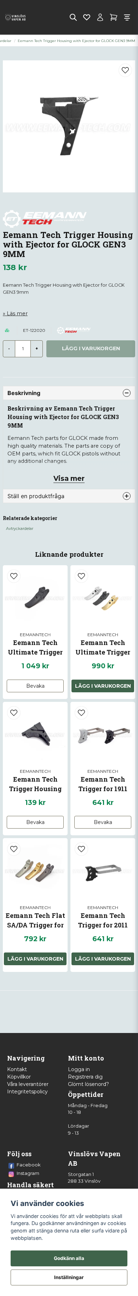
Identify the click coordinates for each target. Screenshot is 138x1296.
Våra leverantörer (27, 1084)
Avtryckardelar (19, 528)
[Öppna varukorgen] (113, 17)
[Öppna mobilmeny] (127, 17)
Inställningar (69, 1277)
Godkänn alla (69, 1258)
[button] (125, 70)
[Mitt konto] (100, 17)
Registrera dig (85, 1077)
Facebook (29, 1164)
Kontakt (17, 1069)
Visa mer (69, 478)
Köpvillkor (19, 1077)
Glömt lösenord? (88, 1084)
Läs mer (17, 313)
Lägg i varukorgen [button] (103, 686)
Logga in (79, 1069)
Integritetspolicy (27, 1091)
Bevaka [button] (35, 686)
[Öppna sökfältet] (73, 17)
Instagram (28, 1173)
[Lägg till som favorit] (86, 17)
